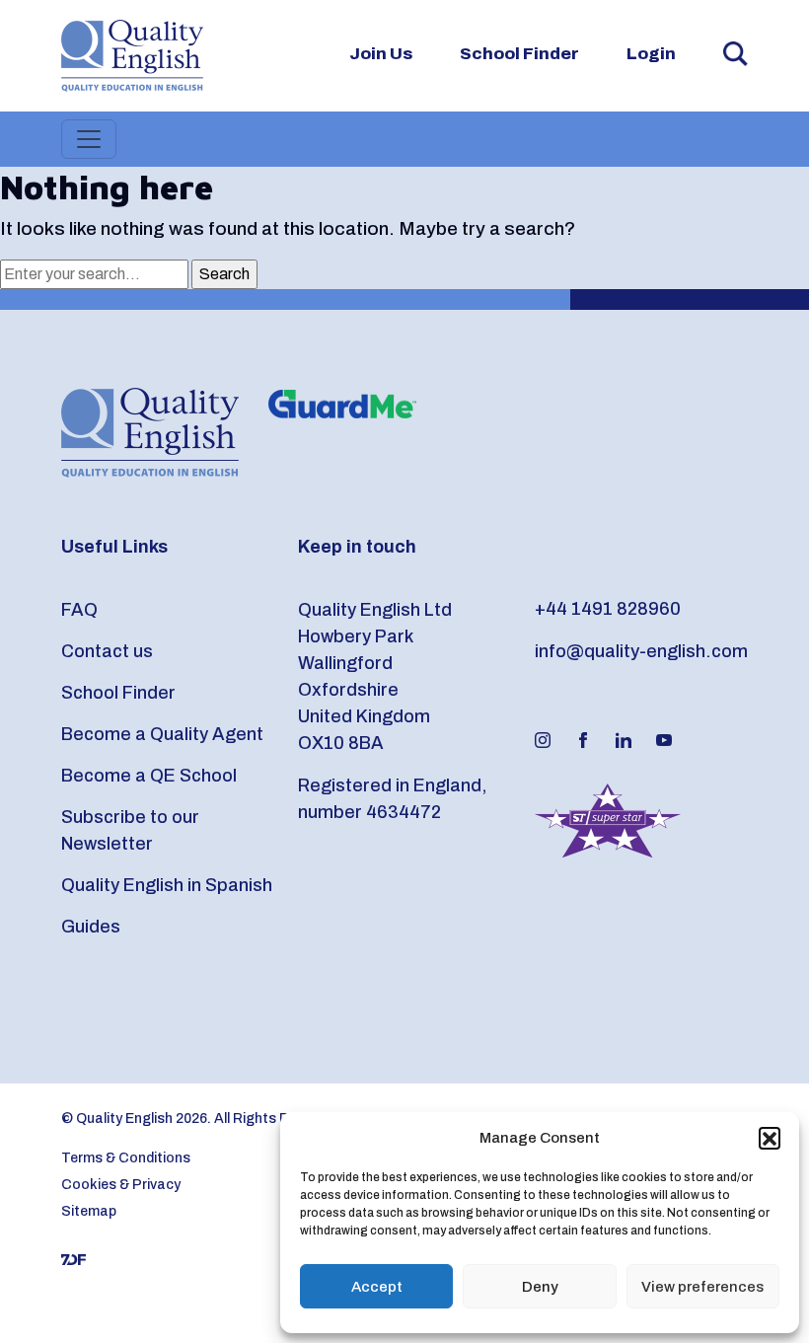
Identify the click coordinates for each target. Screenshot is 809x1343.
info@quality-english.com (641, 651)
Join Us (380, 53)
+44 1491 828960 (608, 609)
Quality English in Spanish (166, 885)
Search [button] (735, 53)
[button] (769, 1138)
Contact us (107, 651)
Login (651, 53)
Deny (540, 1287)
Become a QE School (149, 775)
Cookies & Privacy (121, 1184)
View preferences (702, 1287)
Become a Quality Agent (162, 734)
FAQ (79, 610)
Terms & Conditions (125, 1158)
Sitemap (88, 1211)
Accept (377, 1287)
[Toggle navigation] (88, 139)
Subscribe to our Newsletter (130, 830)
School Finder (519, 53)
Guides (90, 926)
